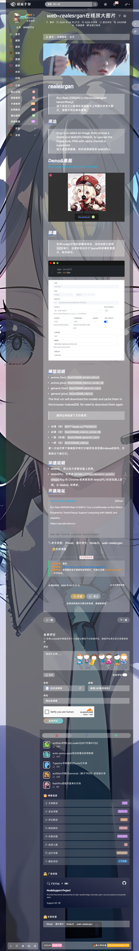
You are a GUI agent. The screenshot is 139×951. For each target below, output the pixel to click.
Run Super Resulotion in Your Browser (73, 166)
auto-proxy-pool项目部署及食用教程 (73, 753)
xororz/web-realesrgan (63, 500)
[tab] (57, 735)
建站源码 (22, 115)
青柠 (52, 22)
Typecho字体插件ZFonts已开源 (70, 763)
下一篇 (123, 620)
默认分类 (22, 92)
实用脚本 (22, 109)
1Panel (69, 543)
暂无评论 (107, 22)
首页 (51, 37)
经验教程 (22, 121)
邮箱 (91, 683)
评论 (46, 646)
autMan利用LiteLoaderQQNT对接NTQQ (75, 743)
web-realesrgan (112, 543)
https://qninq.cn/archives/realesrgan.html (84, 567)
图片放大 (81, 543)
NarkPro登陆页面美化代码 (67, 783)
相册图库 (22, 97)
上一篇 (49, 620)
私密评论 (117, 675)
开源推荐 (22, 103)
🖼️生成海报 (59, 549)
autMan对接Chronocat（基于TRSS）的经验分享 (79, 773)
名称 (46, 683)
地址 (45, 695)
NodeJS (94, 543)
